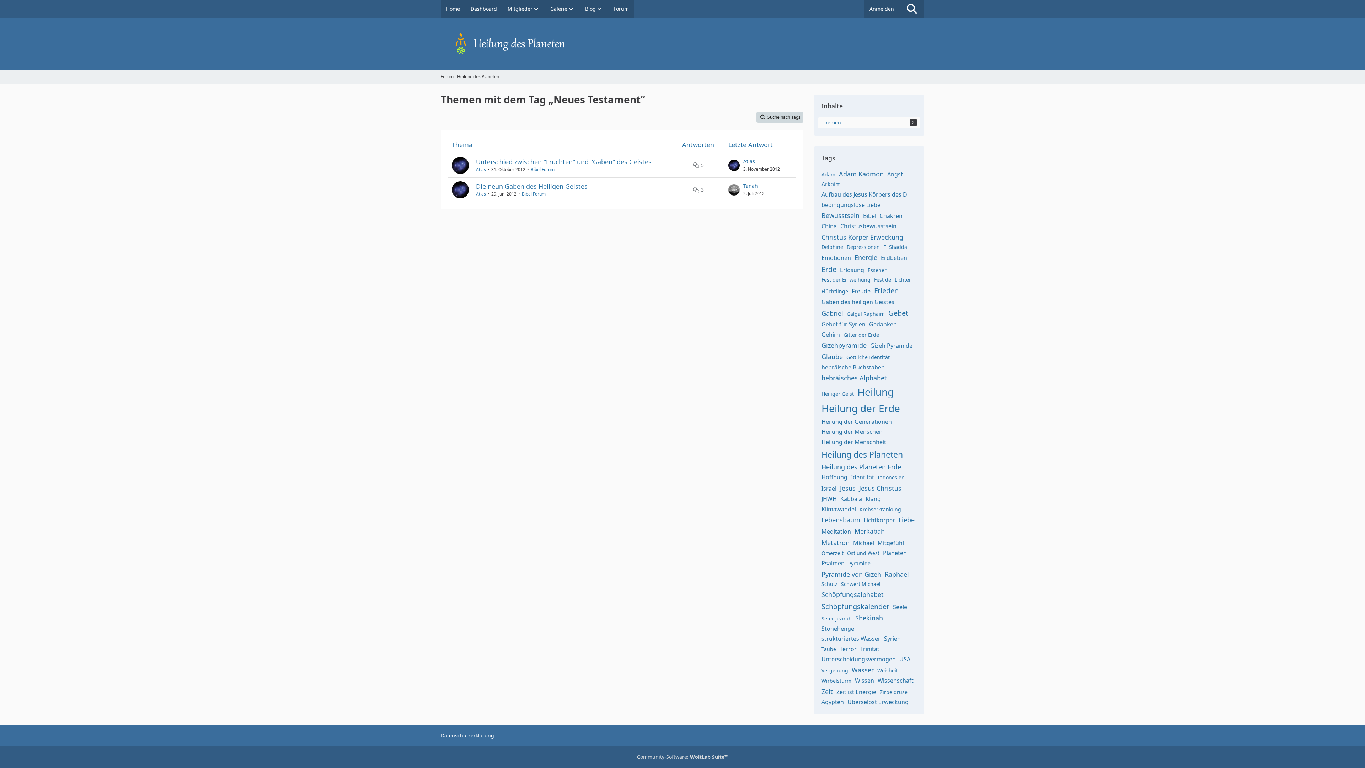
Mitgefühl (891, 543)
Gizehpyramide (844, 345)
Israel (828, 488)
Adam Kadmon (861, 174)
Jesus (848, 488)
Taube (828, 649)
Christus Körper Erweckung (862, 237)
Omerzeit (832, 553)
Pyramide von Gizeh (851, 574)
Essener (877, 270)
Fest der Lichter (892, 279)
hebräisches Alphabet (854, 378)
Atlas (481, 169)
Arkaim (831, 184)
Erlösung (852, 270)
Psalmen (833, 563)
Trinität (869, 649)
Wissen (864, 680)
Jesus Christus (880, 488)
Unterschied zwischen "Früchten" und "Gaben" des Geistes (564, 162)
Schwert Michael (860, 584)
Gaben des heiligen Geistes (857, 302)
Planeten (895, 553)
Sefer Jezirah (836, 618)
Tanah (750, 185)
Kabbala (851, 499)
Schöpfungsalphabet (852, 594)
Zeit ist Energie (856, 692)
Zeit (827, 691)
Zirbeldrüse (894, 692)
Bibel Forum (543, 169)
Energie (866, 257)
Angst (895, 174)
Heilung (875, 392)
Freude (861, 291)
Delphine (832, 247)
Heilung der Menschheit (853, 442)
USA (904, 659)
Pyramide (859, 563)
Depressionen (863, 247)
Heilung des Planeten (862, 454)
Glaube (832, 356)
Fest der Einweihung (846, 279)
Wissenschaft (896, 680)
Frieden (886, 290)
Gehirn (830, 334)
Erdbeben (894, 258)
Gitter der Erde (861, 334)
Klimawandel (838, 509)
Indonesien (891, 477)
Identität (862, 477)
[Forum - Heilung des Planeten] (682, 43)
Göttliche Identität (868, 357)
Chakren (891, 216)
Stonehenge (837, 629)
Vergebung (834, 670)
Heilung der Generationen (856, 422)
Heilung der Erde (860, 408)
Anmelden (881, 8)
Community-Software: (682, 756)
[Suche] (911, 9)
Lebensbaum (840, 520)
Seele (900, 607)
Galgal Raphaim (866, 313)
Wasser (863, 670)
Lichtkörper (879, 520)
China (829, 226)
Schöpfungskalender (855, 606)
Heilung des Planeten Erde (861, 467)
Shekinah (869, 618)
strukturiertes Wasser (850, 638)
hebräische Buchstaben (853, 367)
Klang (873, 499)
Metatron (835, 542)
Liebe (907, 520)
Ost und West (863, 553)
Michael (863, 543)
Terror (848, 649)
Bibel (869, 216)
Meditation (836, 531)
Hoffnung (834, 477)
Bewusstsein (840, 215)
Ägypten (832, 702)
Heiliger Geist (837, 393)
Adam (828, 174)
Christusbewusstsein (868, 226)
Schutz (829, 584)
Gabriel (832, 313)
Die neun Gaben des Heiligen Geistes (532, 186)
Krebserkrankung (880, 509)
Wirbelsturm (836, 680)
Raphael (897, 574)
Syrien (892, 638)
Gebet (898, 313)
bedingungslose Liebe (850, 205)
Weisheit (887, 670)
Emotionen (836, 258)
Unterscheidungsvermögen (858, 659)
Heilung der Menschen (852, 432)
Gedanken (883, 324)
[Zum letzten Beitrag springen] (734, 165)
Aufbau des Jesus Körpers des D (864, 194)
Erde (828, 269)
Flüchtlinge (834, 291)
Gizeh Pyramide (891, 346)
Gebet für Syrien (843, 324)
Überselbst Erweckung (878, 702)
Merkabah (870, 531)
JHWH (829, 499)
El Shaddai (896, 247)
